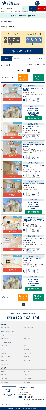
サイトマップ (6, 405)
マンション (40, 58)
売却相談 (3, 353)
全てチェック (8, 78)
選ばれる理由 (4, 382)
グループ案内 (27, 378)
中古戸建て (17, 58)
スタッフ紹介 (4, 378)
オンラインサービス (29, 360)
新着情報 (26, 356)
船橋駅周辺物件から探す (7, 331)
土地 (29, 58)
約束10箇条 (27, 382)
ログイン (33, 8)
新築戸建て (6, 58)
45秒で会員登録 (24, 51)
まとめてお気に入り (39, 78)
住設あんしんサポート (7, 356)
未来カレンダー (28, 353)
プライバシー (29, 405)
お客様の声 (4, 360)
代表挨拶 (26, 375)
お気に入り (26, 8)
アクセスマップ (28, 371)
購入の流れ (27, 349)
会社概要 (3, 371)
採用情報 (3, 375)
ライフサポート (5, 349)
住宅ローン (27, 345)
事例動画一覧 (4, 364)
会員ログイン (27, 338)
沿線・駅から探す (28, 327)
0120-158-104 (32, 397)
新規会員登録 (41, 8)
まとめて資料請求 (23, 78)
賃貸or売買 (4, 345)
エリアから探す (5, 327)
